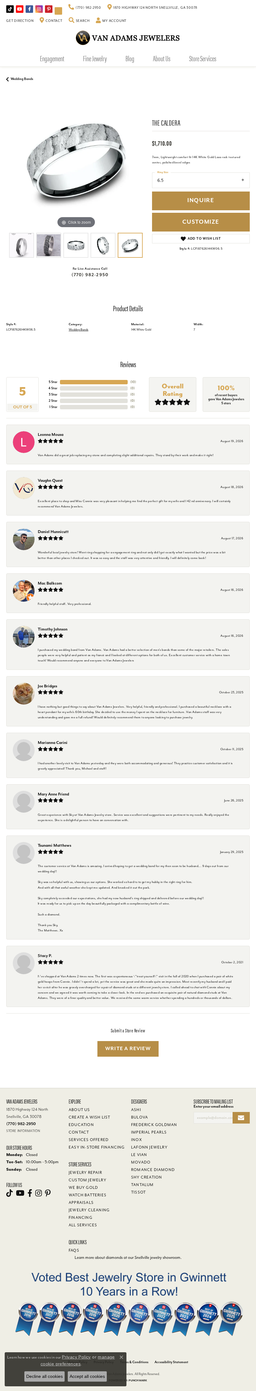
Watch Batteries (87, 1195)
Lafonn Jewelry (149, 1147)
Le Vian (139, 1154)
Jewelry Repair (85, 1172)
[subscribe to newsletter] (241, 1118)
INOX (136, 1139)
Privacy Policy (76, 1356)
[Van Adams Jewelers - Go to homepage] (128, 38)
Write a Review (128, 1048)
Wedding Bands (22, 79)
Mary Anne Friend (53, 794)
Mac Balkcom (50, 583)
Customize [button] (200, 222)
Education (81, 1124)
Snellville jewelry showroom (157, 1257)
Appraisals (81, 1202)
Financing (80, 1217)
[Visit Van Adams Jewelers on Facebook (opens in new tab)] (29, 9)
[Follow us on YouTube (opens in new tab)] (19, 9)
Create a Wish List (90, 1117)
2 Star (53, 401)
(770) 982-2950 (89, 274)
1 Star (53, 407)
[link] (84, 7)
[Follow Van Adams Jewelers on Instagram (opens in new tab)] (39, 9)
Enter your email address (214, 1106)
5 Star (53, 382)
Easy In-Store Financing (97, 1147)
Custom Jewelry (87, 1180)
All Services (83, 1225)
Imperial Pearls (149, 1132)
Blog (130, 58)
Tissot (138, 1192)
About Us (161, 58)
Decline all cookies (44, 1376)
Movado (140, 1162)
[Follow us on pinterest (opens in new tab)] (48, 9)
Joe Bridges (47, 686)
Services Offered (89, 1139)
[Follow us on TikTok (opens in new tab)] (10, 9)
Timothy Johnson (52, 629)
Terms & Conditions (134, 1362)
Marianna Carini (52, 742)
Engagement (52, 58)
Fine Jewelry (95, 58)
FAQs (74, 1250)
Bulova (139, 1117)
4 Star (52, 388)
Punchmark (138, 1380)
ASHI (136, 1109)
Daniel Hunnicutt (53, 531)
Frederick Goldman (154, 1124)
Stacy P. (45, 955)
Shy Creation (146, 1177)
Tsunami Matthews (54, 845)
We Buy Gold (83, 1187)
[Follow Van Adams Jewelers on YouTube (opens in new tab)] (58, 11)
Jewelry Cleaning (89, 1210)
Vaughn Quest (50, 480)
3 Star (53, 394)
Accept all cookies (87, 1376)
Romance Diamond (153, 1169)
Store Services (202, 58)
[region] (76, 160)
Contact (79, 1132)
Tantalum (142, 1184)
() (133, 382)
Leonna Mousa (50, 434)
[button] (79, 21)
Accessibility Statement (171, 1362)
